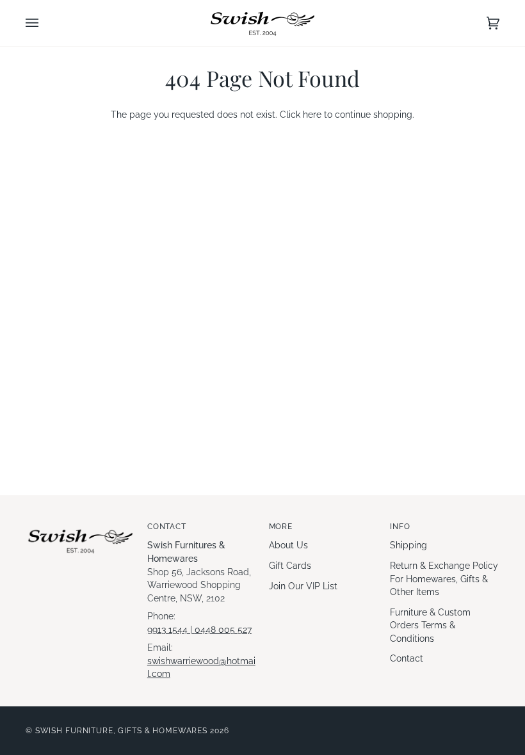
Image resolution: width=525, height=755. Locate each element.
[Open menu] (45, 23)
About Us (288, 545)
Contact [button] (166, 526)
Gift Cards (290, 565)
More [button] (281, 526)
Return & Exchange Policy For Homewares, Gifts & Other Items (444, 578)
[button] (80, 524)
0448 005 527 (223, 629)
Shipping (408, 545)
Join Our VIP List (303, 586)
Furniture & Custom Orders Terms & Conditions (430, 625)
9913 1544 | (171, 629)
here (312, 114)
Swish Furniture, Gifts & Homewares (121, 730)
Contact (406, 658)
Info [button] (400, 526)
